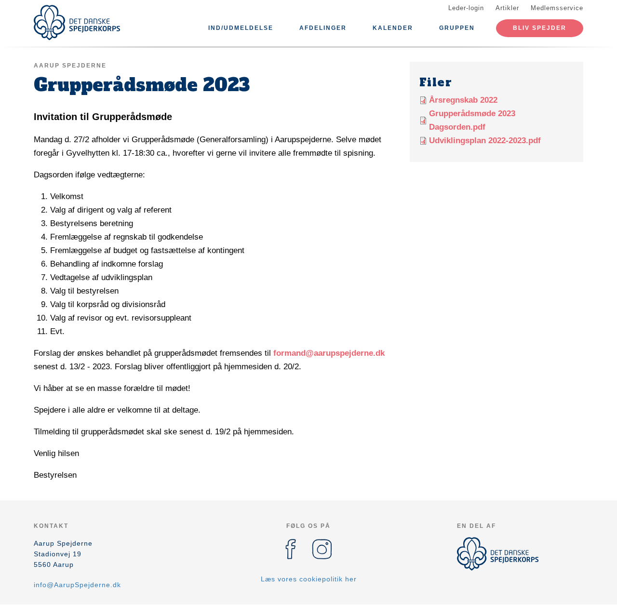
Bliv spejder (539, 28)
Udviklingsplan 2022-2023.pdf (485, 140)
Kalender (393, 28)
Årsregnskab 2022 (463, 100)
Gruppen (457, 28)
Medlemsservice (557, 8)
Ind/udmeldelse (240, 28)
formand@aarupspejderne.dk (329, 353)
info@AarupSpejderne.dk (77, 585)
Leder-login (466, 8)
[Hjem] (77, 22)
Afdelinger (323, 28)
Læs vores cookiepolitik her (309, 579)
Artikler (507, 8)
